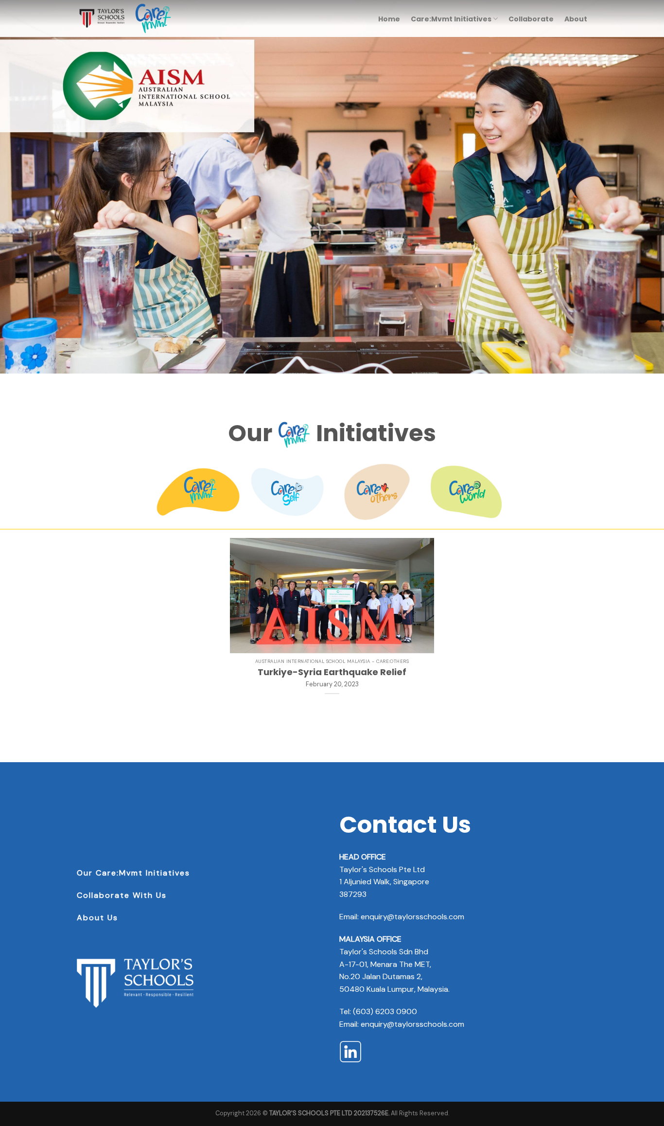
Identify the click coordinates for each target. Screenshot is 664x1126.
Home (389, 19)
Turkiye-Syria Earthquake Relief (332, 672)
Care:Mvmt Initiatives (451, 19)
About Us (97, 917)
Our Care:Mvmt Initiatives (133, 873)
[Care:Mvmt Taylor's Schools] (125, 18)
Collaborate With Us (122, 895)
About (575, 19)
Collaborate (531, 19)
